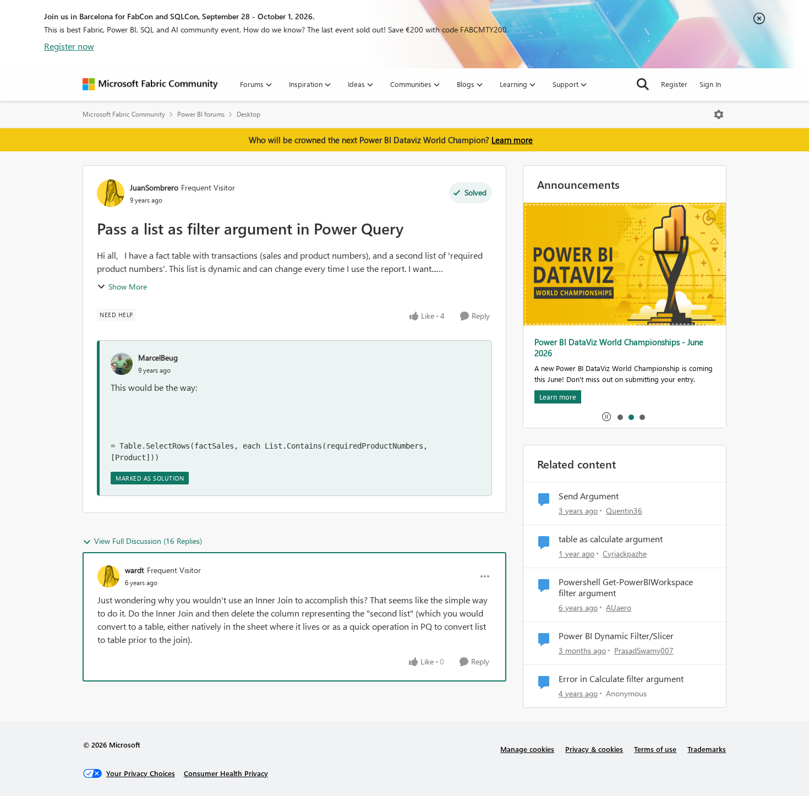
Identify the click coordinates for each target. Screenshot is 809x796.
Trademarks (706, 749)
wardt (134, 570)
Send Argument (589, 495)
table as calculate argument (611, 538)
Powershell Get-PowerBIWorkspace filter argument (626, 587)
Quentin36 (624, 510)
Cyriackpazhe (625, 553)
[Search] (642, 84)
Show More (127, 286)
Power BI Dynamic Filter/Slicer (616, 635)
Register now (69, 46)
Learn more (512, 139)
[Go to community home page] (150, 84)
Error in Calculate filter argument (621, 678)
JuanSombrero (154, 187)
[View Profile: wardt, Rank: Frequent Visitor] (108, 576)
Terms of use (655, 749)
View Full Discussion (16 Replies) (148, 541)
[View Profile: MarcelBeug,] (122, 364)
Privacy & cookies (594, 749)
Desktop (248, 114)
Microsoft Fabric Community (124, 114)
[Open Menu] (718, 114)
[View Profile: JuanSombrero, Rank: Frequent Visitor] (110, 193)
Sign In (710, 84)
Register (674, 84)
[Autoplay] (606, 416)
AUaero (618, 607)
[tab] (619, 416)
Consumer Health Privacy (226, 773)
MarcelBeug (158, 357)
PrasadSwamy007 (644, 650)
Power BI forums (201, 114)
